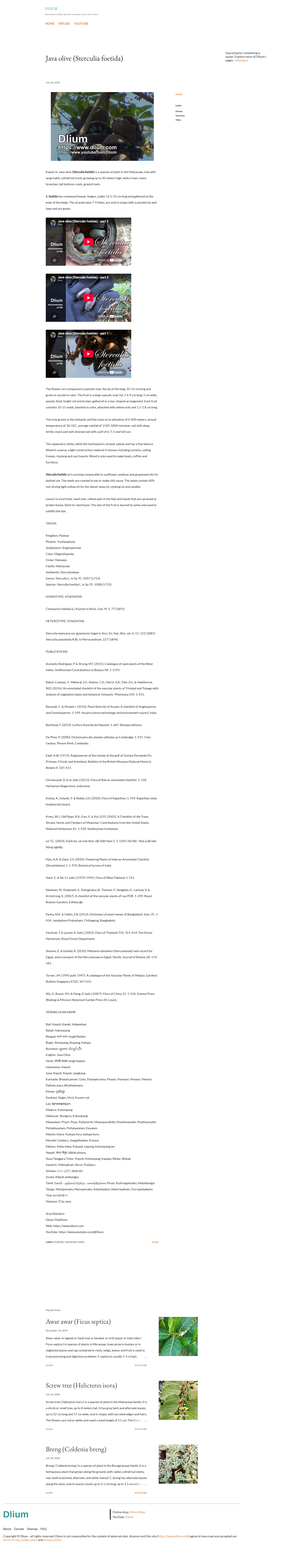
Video (178, 120)
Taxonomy (180, 115)
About (7, 1529)
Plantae (179, 111)
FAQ (43, 1529)
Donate (19, 1529)
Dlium (51, 8)
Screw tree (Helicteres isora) (81, 1385)
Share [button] (179, 94)
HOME (49, 23)
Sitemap (240, 60)
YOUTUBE (81, 23)
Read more (141, 1365)
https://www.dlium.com (173, 1536)
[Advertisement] (97, 1270)
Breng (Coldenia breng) (76, 1449)
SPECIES (64, 23)
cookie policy (28, 1540)
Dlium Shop (137, 1512)
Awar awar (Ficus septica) (78, 1321)
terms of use (11, 1540)
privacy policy (52, 1540)
